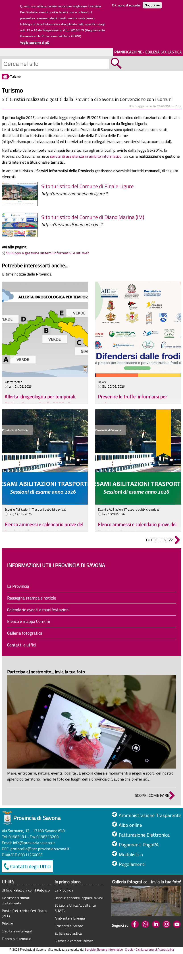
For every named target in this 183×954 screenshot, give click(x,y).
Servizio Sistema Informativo (104, 949)
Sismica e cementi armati (74, 941)
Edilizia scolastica (68, 933)
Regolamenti (132, 864)
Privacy (7, 923)
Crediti (129, 949)
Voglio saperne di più (35, 42)
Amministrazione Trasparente (150, 815)
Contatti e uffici (21, 645)
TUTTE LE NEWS (160, 540)
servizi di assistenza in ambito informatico (85, 156)
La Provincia (18, 586)
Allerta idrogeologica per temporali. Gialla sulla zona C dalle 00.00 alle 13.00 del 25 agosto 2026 (40, 403)
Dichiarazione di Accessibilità (154, 949)
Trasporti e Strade (69, 925)
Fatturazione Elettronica (144, 835)
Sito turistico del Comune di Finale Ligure (87, 186)
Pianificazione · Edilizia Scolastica (148, 52)
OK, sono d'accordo (126, 5)
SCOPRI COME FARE (152, 795)
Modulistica (131, 854)
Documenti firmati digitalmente (16, 900)
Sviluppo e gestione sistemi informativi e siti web (47, 253)
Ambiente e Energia (70, 918)
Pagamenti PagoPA (139, 844)
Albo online (130, 825)
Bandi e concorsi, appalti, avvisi (79, 897)
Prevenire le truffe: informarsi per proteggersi (132, 400)
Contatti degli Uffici (30, 866)
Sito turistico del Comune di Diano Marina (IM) (92, 217)
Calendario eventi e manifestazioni (38, 609)
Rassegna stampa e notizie (31, 598)
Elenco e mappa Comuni (28, 621)
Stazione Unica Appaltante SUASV (75, 908)
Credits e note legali (17, 931)
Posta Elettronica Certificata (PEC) (24, 913)
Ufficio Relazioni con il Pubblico (26, 890)
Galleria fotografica (24, 633)
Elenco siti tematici (16, 938)
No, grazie (152, 5)
